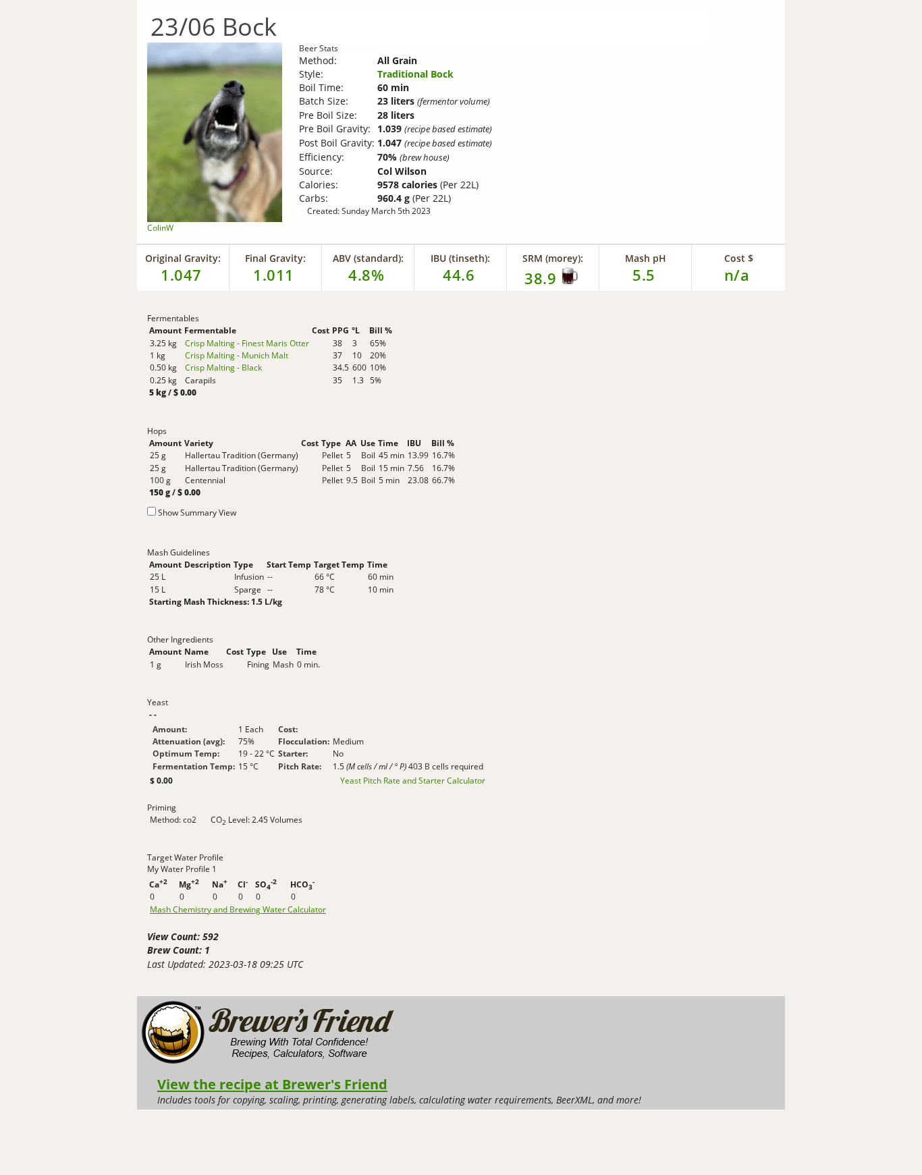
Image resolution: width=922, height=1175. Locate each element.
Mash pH (645, 258)
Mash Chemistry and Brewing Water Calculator (238, 909)
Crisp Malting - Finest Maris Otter (247, 343)
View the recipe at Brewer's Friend (272, 1083)
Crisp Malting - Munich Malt (236, 355)
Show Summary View (197, 512)
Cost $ (738, 258)
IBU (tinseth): (460, 258)
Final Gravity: (275, 258)
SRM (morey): (552, 258)
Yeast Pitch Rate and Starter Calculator (412, 781)
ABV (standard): (368, 258)
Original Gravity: (183, 258)
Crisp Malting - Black (223, 367)
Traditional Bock (415, 73)
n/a (737, 274)
